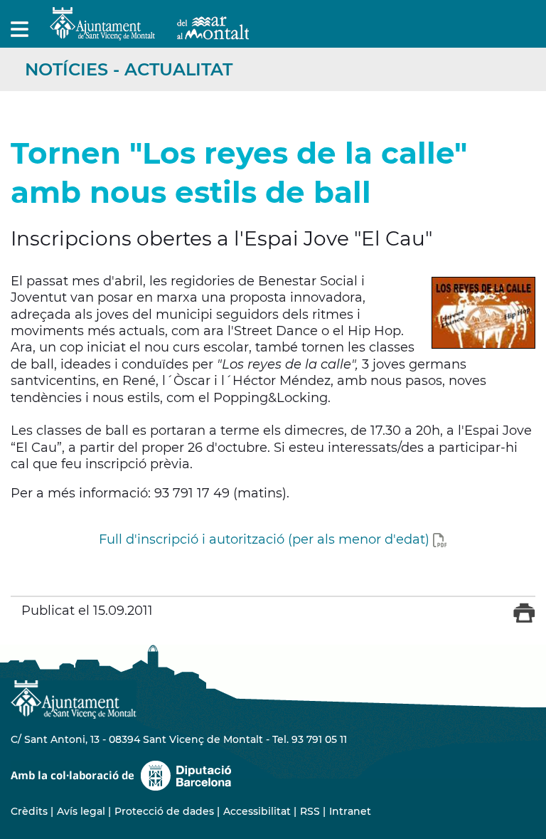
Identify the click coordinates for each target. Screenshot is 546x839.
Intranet (350, 811)
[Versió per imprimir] (524, 619)
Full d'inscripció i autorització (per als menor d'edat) (264, 539)
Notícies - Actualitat (128, 69)
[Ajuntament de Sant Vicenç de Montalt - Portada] (149, 32)
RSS (310, 811)
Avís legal (81, 811)
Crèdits (29, 811)
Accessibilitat (257, 811)
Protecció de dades (164, 811)
